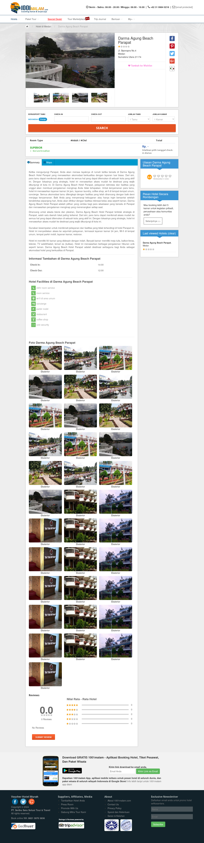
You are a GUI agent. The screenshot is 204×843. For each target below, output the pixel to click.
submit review (43, 737)
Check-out (96, 114)
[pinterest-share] (172, 46)
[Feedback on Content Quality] (172, 68)
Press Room (67, 804)
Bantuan (116, 19)
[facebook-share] (172, 38)
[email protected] (184, 7)
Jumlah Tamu (134, 114)
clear (172, 233)
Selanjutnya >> (153, 221)
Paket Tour (31, 19)
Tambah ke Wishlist (141, 65)
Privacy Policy (114, 808)
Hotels (14, 19)
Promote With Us (69, 808)
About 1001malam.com (119, 800)
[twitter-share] (172, 53)
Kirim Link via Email (148, 771)
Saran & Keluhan (116, 815)
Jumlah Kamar (160, 114)
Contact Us (113, 804)
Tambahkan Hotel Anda (73, 800)
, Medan (157, 244)
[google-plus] (32, 803)
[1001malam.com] (28, 7)
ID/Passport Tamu (36, 114)
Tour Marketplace (76, 19)
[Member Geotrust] (23, 825)
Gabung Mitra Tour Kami (73, 812)
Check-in (58, 114)
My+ (130, 19)
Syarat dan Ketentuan (119, 812)
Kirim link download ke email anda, (128, 767)
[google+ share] (172, 61)
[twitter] (23, 803)
